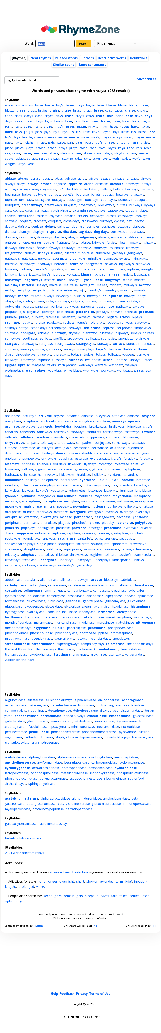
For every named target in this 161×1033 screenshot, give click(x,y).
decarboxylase (59, 710)
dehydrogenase (85, 710)
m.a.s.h (127, 280)
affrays (93, 178)
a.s (31, 105)
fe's (77, 121)
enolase (11, 458)
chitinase (112, 437)
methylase (71, 501)
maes (52, 137)
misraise (55, 290)
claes (18, 116)
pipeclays (108, 522)
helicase (30, 474)
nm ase (41, 142)
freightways (14, 253)
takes (123, 896)
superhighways (68, 644)
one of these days (18, 628)
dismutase (31, 453)
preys (73, 148)
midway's (130, 285)
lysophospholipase (45, 773)
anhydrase (86, 421)
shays (54, 153)
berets (96, 194)
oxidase (66, 517)
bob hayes (108, 200)
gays (17, 126)
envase (24, 242)
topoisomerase (91, 737)
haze (9, 132)
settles (134, 896)
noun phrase (112, 296)
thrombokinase (106, 649)
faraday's (130, 458)
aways (36, 189)
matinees (85, 496)
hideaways (67, 474)
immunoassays (61, 721)
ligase (86, 280)
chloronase (130, 437)
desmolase (81, 448)
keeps (47, 896)
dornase (11, 237)
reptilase (73, 533)
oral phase (13, 512)
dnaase (130, 596)
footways (100, 248)
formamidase (15, 601)
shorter (92, 881)
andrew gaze (67, 421)
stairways (143, 338)
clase (38, 116)
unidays (138, 560)
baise (39, 105)
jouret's (58, 274)
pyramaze (131, 528)
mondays (111, 290)
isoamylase (87, 612)
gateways (29, 258)
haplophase (131, 469)
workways (124, 370)
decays (140, 221)
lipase (98, 280)
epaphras (66, 458)
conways (11, 221)
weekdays (55, 370)
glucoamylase (115, 601)
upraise (24, 365)
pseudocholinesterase (85, 778)
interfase (11, 485)
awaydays (28, 426)
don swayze (118, 232)
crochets (40, 221)
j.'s (31, 132)
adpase (70, 178)
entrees (10, 242)
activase (45, 416)
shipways (12, 333)
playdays (33, 312)
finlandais (44, 464)
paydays (138, 306)
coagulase (13, 590)
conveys (141, 216)
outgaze (77, 301)
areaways (82, 580)
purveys (37, 317)
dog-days (85, 232)
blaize (133, 105)
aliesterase (35, 700)
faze (68, 121)
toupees (128, 354)
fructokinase (36, 601)
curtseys (106, 221)
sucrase (118, 344)
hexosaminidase (100, 768)
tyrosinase (62, 654)
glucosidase (13, 606)
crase (69, 116)
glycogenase (34, 606)
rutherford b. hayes (39, 737)
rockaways (13, 538)
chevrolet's (59, 437)
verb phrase (67, 365)
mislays (10, 290)
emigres (143, 453)
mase (85, 137)
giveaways (82, 469)
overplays (143, 512)
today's (76, 354)
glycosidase (53, 606)
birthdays (26, 200)
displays (39, 232)
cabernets (27, 432)
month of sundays (18, 622)
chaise (130, 110)
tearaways (143, 549)
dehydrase (27, 448)
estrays (49, 242)
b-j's (61, 189)
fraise (105, 121)
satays (23, 328)
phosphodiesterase (65, 732)
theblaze (129, 349)
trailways (143, 354)
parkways (72, 306)
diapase (138, 226)
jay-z (56, 132)
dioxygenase (109, 710)
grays (70, 126)
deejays (10, 226)
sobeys (135, 333)
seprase (108, 328)
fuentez (70, 253)
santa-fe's (85, 538)
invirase (75, 485)
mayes (106, 137)
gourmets (60, 258)
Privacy (82, 993)
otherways (44, 512)
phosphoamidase (120, 628)
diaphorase (94, 596)
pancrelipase (76, 628)
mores (23, 296)
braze (98, 110)
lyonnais (11, 496)
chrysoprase (14, 442)
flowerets (75, 464)
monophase (144, 501)
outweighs (13, 306)
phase (109, 142)
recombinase (85, 638)
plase (9, 148)
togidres (96, 554)
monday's (94, 290)
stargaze (12, 344)
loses (145, 896)
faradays (145, 458)
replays (26, 322)
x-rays (139, 370)
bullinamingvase (108, 705)
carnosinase (57, 585)
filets (121, 242)
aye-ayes (49, 189)
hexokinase (120, 606)
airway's (119, 178)
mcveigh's (87, 285)
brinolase (134, 426)
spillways (92, 338)
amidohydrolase (100, 757)
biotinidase (86, 705)
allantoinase (49, 580)
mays (117, 137)
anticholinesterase (20, 762)
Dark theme (91, 1017)
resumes (88, 533)
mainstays (12, 285)
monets (139, 290)
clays (59, 116)
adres (82, 178)
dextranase (99, 448)
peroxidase (96, 628)
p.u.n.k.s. (59, 628)
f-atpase (63, 242)
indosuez (53, 612)
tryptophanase (41, 654)
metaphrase (52, 501)
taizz (78, 158)
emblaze (131, 237)
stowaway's (138, 544)
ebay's (73, 237)
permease (31, 522)
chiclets (42, 216)
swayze (67, 158)
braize (66, 110)
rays (121, 148)
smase (131, 153)
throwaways (79, 554)
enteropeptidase (74, 768)
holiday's (98, 474)
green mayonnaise (95, 606)
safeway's (142, 322)
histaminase (140, 606)
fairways (98, 242)
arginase (12, 426)
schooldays (39, 328)
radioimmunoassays (53, 824)
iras (114, 485)
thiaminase (66, 649)
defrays (23, 226)
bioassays (111, 580)
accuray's (29, 416)
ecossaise (128, 453)
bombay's (125, 200)
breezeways (53, 205)
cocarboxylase (133, 705)
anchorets (48, 421)
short (80, 881)
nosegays (64, 506)
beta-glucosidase (76, 762)
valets (51, 365)
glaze (47, 126)
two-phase (93, 360)
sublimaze (53, 549)
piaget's (64, 522)
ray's (102, 148)
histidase (83, 474)
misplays (24, 290)
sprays (32, 158)
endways (148, 237)
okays (19, 301)
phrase (133, 142)
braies (42, 110)
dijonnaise (135, 448)
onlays (51, 301)
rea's (147, 148)
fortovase (122, 464)
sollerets (82, 544)
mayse (139, 137)
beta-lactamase (63, 705)
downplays (27, 237)
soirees (148, 333)
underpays (83, 560)
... (40, 887)
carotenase (76, 585)
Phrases (87, 58)
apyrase (134, 421)
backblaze (74, 189)
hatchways (27, 264)
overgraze (95, 512)
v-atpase (38, 365)
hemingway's (47, 474)
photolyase (88, 633)
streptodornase (17, 644)
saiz (44, 153)
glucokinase (136, 601)
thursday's (61, 354)
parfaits (56, 306)
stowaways (13, 549)
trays (96, 158)
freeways (132, 248)
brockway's (106, 205)
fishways (149, 242)
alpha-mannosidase (71, 757)
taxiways (127, 549)
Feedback (67, 993)
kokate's (42, 490)
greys (103, 126)
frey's (146, 121)
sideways (59, 333)
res (7, 153)
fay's (48, 121)
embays (117, 237)
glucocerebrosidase (106, 804)
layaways (110, 490)
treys (106, 158)
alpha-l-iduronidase (86, 798)
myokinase (87, 622)
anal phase (13, 421)
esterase (81, 458)
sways (55, 158)
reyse (16, 153)
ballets (118, 189)
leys (32, 137)
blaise (122, 105)
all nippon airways (59, 700)
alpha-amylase (85, 700)
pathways (123, 306)
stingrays (46, 344)
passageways (104, 517)
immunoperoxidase (137, 804)
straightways (64, 344)
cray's (80, 116)
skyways (75, 333)
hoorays (11, 269)
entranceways (29, 458)
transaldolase (131, 649)
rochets (68, 322)
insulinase (69, 612)
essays (36, 242)
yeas (31, 164)
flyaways (90, 464)
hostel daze (69, 480)
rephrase (12, 322)
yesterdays (85, 565)
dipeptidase (114, 596)
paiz (70, 142)
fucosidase (55, 601)
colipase (32, 442)
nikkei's (79, 296)
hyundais (56, 269)
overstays (31, 517)
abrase (23, 178)
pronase (130, 312)
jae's (38, 132)
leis (24, 137)
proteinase (113, 528)
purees (24, 317)
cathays (99, 210)
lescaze (49, 280)
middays (115, 285)
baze (100, 105)
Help (54, 993)
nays (17, 142)
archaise (101, 184)
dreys (39, 121)
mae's (41, 137)
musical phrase (65, 622)
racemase (53, 317)
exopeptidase (120, 716)
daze (18, 121)
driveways (44, 237)
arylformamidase (49, 762)
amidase (133, 416)
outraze (119, 301)
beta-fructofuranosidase (23, 838)
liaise (61, 280)
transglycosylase (17, 742)
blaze (21, 110)
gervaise (44, 258)
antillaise (103, 421)
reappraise (24, 533)
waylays (131, 365)
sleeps (89, 896)
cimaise (69, 216)
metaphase (31, 501)
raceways (68, 317)
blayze (10, 110)
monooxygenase (102, 773)
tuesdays (75, 360)
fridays (43, 253)
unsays (135, 360)
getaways (66, 469)
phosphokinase (16, 633)
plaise (145, 142)
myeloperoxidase (17, 809)
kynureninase (127, 721)
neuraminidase (108, 726)
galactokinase (143, 716)
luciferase (50, 617)
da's (130, 221)
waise (126, 158)
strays (44, 158)
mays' (128, 137)
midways (145, 285)
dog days (101, 232)
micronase (107, 501)
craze (100, 116)
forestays (106, 464)
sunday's (11, 349)
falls (114, 896)
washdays (116, 365)
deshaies (93, 226)
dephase (78, 226)
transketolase (144, 554)
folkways (68, 248)
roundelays (31, 538)
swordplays (85, 349)
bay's (60, 105)
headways (45, 264)
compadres (84, 442)
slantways (90, 333)
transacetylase (142, 737)
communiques (55, 590)
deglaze (37, 226)
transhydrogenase (45, 742)
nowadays (81, 506)
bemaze (54, 194)
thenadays (46, 554)
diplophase (13, 453)
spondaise (108, 338)
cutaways (138, 442)
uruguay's (12, 565)
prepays (102, 312)
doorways (137, 232)
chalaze (141, 210)
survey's (55, 349)
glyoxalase (72, 606)
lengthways (32, 280)
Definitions (138, 58)
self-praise (92, 328)
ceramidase (95, 585)
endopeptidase (26, 716)
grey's (92, 126)
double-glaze (92, 453)
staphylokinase (66, 737)
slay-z (98, 153)
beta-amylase (38, 705)
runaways (48, 538)
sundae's (133, 344)
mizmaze (70, 290)
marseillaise (66, 496)
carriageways (113, 432)
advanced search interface (69, 872)
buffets (121, 205)
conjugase (102, 442)
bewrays (122, 194)
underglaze (47, 560)
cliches (111, 216)
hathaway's (13, 474)
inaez (110, 269)
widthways (91, 370)
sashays (11, 328)
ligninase (126, 490)
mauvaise (71, 285)
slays (108, 153)
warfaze (101, 365)
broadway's (87, 205)
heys (18, 132)
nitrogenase (146, 622)
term (119, 881)
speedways (75, 338)
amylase (148, 416)
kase (86, 132)
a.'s (24, 105)
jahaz (23, 274)
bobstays (92, 200)
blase (144, 105)
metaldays (12, 501)
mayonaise (102, 496)
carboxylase (37, 585)
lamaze (113, 274)
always (32, 184)
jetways (34, 274)
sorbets (45, 338)
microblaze (89, 501)
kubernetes (76, 490)
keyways (73, 274)
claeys (28, 116)
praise (40, 148)
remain (69, 896)
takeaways (111, 549)
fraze (135, 121)
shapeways (142, 328)
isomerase (106, 612)
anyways (119, 421)
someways (12, 338)
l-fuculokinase (37, 726)
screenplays (58, 328)
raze (130, 148)
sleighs (119, 153)
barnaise (146, 189)
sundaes (148, 344)
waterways (48, 565)
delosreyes (45, 448)
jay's (47, 132)
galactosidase (15, 721)
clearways (97, 216)
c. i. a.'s (148, 426)
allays (21, 184)
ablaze (10, 178)
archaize (116, 184)
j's (25, 132)
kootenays (58, 490)
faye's (58, 121)
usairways (115, 654)
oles (29, 301)
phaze (120, 142)
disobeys (47, 453)
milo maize (125, 501)
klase (125, 132)
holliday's (32, 480)
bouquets (12, 205)
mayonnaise (122, 496)
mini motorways (83, 726)
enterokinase (51, 716)
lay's (8, 137)
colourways (65, 442)
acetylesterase (15, 757)
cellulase (27, 437)
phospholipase (41, 633)
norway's (93, 296)
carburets (94, 432)
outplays (105, 301)
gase (8, 126)
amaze (46, 184)
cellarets (11, 437)
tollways (114, 354)
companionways (79, 590)
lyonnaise (28, 496)
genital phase (93, 601)
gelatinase (73, 601)
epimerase (145, 596)
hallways (11, 264)
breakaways (98, 426)
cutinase (11, 448)
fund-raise (86, 253)
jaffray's (11, 274)
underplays (101, 560)
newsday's (63, 296)
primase (116, 312)
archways (132, 184)
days (148, 116)
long (42, 881)
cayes (119, 110)
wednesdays (35, 370)
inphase (133, 269)
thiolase (62, 554)
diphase (11, 232)
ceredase (42, 437)
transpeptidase (16, 654)
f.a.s (74, 242)
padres (28, 306)
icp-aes (70, 269)
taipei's (101, 349)
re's (139, 148)
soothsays (30, 338)
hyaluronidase (125, 768)
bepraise (82, 194)
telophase (28, 554)
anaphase (31, 421)
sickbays (43, 333)
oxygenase (41, 628)
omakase (146, 506)
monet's (126, 290)
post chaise (85, 312)
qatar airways (64, 638)
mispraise (40, 290)
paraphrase (83, 517)
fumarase (12, 469)
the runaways (46, 649)
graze (81, 126)
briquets (70, 205)
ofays (9, 301)
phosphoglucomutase (21, 778)
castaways (132, 432)
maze (150, 137)
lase (152, 132)
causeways (115, 210)
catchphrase (82, 210)
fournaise (117, 248)
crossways (89, 221)
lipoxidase (32, 617)
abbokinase (13, 580)
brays (88, 110)
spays (9, 158)
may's (95, 137)
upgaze (10, 365)
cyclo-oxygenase (132, 762)
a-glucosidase (15, 700)
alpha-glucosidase (41, 757)
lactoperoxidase (16, 773)
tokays (101, 354)
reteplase (121, 533)
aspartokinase (15, 705)
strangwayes (85, 344)
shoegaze (28, 333)
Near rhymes (40, 58)
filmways (134, 242)
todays (89, 354)
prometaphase (121, 633)
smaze (143, 153)
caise (109, 110)
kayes (106, 132)
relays (125, 317)
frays (126, 121)
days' (9, 121)
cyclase (119, 221)
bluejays (58, 200)
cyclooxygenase (17, 768)
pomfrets (12, 528)
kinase (86, 274)
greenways (78, 258)
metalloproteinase (74, 773)
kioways (28, 490)
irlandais (125, 485)
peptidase (141, 517)
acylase (59, 416)
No (95, 925)
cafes (29, 210)
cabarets (11, 432)
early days (111, 453)
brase (77, 110)
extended (106, 881)
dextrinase (118, 448)
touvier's (125, 554)
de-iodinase (36, 596)
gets (79, 896)
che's (9, 116)
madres (139, 280)
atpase (96, 580)
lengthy (10, 887)
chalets (10, 216)
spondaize (126, 338)
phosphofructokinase (133, 773)
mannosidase (69, 617)
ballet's (106, 189)
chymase (55, 216)
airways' (146, 178)
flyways (54, 248)
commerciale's (15, 710)
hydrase (25, 269)
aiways (10, 184)
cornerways (120, 442)
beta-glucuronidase (41, 804)
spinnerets (119, 544)
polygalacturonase (53, 778)
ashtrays (11, 189)
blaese (111, 105)
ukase (107, 360)
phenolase (48, 522)
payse (89, 142)
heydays (111, 264)
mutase (35, 296)
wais (116, 158)
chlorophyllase (117, 585)
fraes (94, 121)
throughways (25, 354)
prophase (146, 312)
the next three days (19, 649)
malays (42, 285)
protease (79, 528)
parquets (87, 306)
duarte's (60, 237)
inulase (62, 485)
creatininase (37, 710)
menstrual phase (118, 617)
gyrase (124, 258)
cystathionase (15, 596)
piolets (95, 522)
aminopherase (109, 700)
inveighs (147, 269)
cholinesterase (141, 585)
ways (147, 158)
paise (61, 142)
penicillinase (39, 732)
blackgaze (42, 200)
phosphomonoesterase (99, 732)
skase (87, 153)
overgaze (61, 512)
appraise (75, 184)
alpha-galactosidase (55, 798)
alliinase (66, 580)
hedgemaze (94, 264)
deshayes (108, 226)
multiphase (33, 506)
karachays (141, 485)
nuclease (98, 506)
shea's (65, 153)
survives (103, 896)
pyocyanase (127, 732)
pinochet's (79, 522)
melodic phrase (92, 617)
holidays (114, 474)
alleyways (103, 416)
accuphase (13, 416)
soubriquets (100, 544)
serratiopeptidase (79, 809)
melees (102, 285)
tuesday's (59, 360)
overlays (111, 512)
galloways (28, 469)
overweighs (49, 517)
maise (62, 137)
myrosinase (105, 622)
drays (29, 121)
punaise (11, 317)
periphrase (13, 522)
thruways (44, 354)
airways (132, 178)
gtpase (97, 469)
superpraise (72, 549)
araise (88, 184)
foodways (85, 248)
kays (115, 132)
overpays (127, 512)
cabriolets (128, 580)
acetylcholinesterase (21, 798)
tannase (115, 349)
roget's (82, 322)
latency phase (126, 612)
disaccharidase (131, 710)
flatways (11, 248)
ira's (106, 485)
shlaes (76, 153)
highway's (126, 264)
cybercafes (137, 590)
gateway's (12, 258)
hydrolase (87, 480)
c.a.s (8, 210)
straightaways (33, 549)
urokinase (98, 654)
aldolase (87, 416)
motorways (13, 506)
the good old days (140, 644)
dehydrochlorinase (46, 768)
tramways (28, 360)
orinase (28, 512)
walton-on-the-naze (20, 660)
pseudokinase (42, 638)
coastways (125, 216)
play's (19, 148)
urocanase (80, 654)
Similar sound (63, 64)
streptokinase (43, 644)
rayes (112, 148)
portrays (48, 312)
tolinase (110, 554)
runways (126, 322)
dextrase (124, 226)
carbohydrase (16, 585)
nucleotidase (130, 726)
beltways (40, 194)
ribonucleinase (115, 778)
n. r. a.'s (49, 506)
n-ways (49, 296)
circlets (83, 216)
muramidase (43, 622)
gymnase (110, 258)
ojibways (130, 506)
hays (134, 126)
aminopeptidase (126, 757)
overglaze (78, 512)
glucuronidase (37, 721)
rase (93, 148)
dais (110, 116)
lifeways (73, 280)
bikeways (137, 194)
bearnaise (12, 194)
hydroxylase (35, 612)
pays (79, 142)
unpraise (121, 360)
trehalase (29, 560)
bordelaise (63, 426)
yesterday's (66, 565)
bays (80, 105)
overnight (66, 881)
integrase (143, 480)
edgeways (88, 237)
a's (18, 105)
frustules (138, 464)
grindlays (95, 258)
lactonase (95, 490)
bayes (70, 105)
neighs (28, 142)
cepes (129, 210)
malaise (28, 285)
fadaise (84, 242)
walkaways (30, 565)
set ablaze (126, 538)
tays (87, 158)
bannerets (45, 426)
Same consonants (92, 64)
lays (17, 137)
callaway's (61, 432)
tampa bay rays (92, 644)
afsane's (73, 416)
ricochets (137, 533)
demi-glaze (63, 448)
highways (143, 264)
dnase (60, 453)
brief (128, 881)
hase (113, 126)
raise (83, 148)
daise (119, 116)
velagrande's (134, 654)
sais (36, 153)
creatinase (119, 590)
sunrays (41, 349)
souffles (59, 338)
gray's (59, 126)
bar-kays (131, 189)
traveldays (12, 560)
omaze (39, 301)
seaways (75, 328)
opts (8, 901)
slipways (122, 333)
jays (65, 132)
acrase (35, 178)
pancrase (42, 306)
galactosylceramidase (21, 824)
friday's (30, 253)
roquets (112, 322)
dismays (25, 232)
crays (90, 116)
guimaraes (112, 469)
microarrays (142, 617)
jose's (46, 274)
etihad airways (74, 716)
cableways (44, 432)
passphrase (105, 306)
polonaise (125, 522)
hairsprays (139, 258)
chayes (142, 110)
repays (137, 317)
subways (103, 344)
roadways (54, 322)
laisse (142, 132)
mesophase (142, 496)
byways (149, 205)
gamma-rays (47, 469)
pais (51, 142)
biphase (11, 200)
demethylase (56, 596)
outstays (133, 301)
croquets (54, 221)
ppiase (103, 633)
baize (49, 105)
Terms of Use (99, 993)
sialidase (104, 638)
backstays (91, 189)
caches (18, 210)
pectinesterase (16, 732)
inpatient (140, 881)
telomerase (115, 644)
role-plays (97, 322)
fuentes (56, 253)
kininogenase (104, 721)
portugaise (46, 528)
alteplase (118, 416)
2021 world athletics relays (24, 853)
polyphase (143, 522)
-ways (9, 105)
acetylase (31, 580)
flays (85, 121)
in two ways (92, 485)
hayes (124, 126)
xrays (22, 164)
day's (139, 116)
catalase (148, 432)
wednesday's (14, 370)
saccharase (66, 538)
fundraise (103, 253)
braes (31, 110)
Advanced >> (147, 79)
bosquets (141, 200)
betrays (108, 194)
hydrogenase (15, 612)
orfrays (63, 301)
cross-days (71, 221)
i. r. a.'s (102, 480)
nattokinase (125, 622)
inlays (121, 269)
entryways (49, 458)
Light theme (70, 1017)
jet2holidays (83, 721)
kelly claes (12, 490)
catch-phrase (60, 210)
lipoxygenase (59, 726)
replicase (58, 533)
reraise (39, 322)
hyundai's (40, 269)
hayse (144, 126)
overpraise (13, 517)
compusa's (101, 590)
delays (50, 226)
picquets (11, 312)
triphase (44, 360)
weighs (10, 164)
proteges (95, 528)
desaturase (76, 596)
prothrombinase (17, 638)
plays (29, 148)
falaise (111, 242)
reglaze (112, 317)
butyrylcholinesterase (74, 804)
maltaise (55, 285)
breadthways (31, 205)
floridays (59, 464)
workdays (108, 370)
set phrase (124, 328)
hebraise (60, 264)
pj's (22, 312)
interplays (47, 485)
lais (133, 132)
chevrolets (77, 437)
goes (58, 896)
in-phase (97, 269)
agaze (106, 178)
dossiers (74, 453)
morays (10, 296)
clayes (49, 116)
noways (129, 296)
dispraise (54, 232)
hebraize (76, 264)
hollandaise (14, 480)
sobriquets (66, 544)
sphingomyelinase (41, 784)
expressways (99, 458)
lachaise (99, 274)
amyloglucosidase (116, 798)
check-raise (26, 216)
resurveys (104, 533)
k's (72, 132)
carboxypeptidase (104, 762)
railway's (84, 317)
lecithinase (14, 617)
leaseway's (142, 274)
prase (52, 148)
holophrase (50, 480)
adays (58, 178)
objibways (115, 506)
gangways (134, 253)
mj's (82, 290)
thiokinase (84, 649)
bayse (90, 105)
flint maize (26, 248)
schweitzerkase (106, 538)
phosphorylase (66, 633)
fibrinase (28, 464)
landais (127, 274)
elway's (103, 237)
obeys (141, 296)
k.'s (78, 132)
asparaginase (132, 700)
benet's (67, 194)
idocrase (127, 480)
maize (74, 137)
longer (52, 881)
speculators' (122, 638)
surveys (69, 349)
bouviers (80, 426)
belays (26, 194)
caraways (77, 432)
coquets (25, 221)
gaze (27, 126)
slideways (107, 333)
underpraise (121, 560)
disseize (69, 232)
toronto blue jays (117, 737)
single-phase (46, 544)
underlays (66, 560)
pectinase (123, 517)
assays (25, 189)
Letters (39, 925)
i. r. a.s (113, 480)
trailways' (12, 360)
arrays (146, 184)
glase (37, 126)
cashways (42, 210)
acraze (47, 178)
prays (63, 148)
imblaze (83, 269)
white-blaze (72, 370)
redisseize (42, 533)
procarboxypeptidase (48, 809)
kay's (96, 132)
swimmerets (92, 549)
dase (129, 116)
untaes (147, 360)
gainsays (118, 253)
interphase (29, 485)
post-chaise (65, 312)
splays (20, 158)
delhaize (63, 226)
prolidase (63, 528)
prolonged (26, 887)
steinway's (29, 344)
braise (54, 110)
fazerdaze (12, 464)
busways (135, 205)
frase (116, 121)
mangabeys (46, 496)
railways (99, 317)
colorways (47, 442)
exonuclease (97, 716)
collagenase (32, 590)
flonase (42, 248)
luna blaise (143, 490)
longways (112, 280)
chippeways (95, 437)
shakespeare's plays (20, 544)
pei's (99, 142)
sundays (26, 349)
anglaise (60, 184)
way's (136, 158)
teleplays (11, 554)
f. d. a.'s (116, 458)
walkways (86, 365)
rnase (26, 153)
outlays (91, 301)
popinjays (28, 528)
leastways (13, 280)
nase (8, 142)
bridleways (117, 426)
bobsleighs (74, 200)
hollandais (130, 474)
